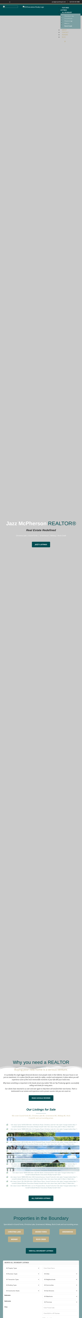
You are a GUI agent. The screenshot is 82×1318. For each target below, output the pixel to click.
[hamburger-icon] (78, 7)
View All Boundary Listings (41, 1251)
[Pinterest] (10, 1)
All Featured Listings (41, 1198)
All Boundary (67, 12)
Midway (14, 1239)
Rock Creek (68, 26)
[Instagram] (17, 1)
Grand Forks (41, 1232)
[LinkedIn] (14, 1)
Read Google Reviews (41, 1098)
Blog (64, 37)
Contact (65, 32)
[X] (7, 1)
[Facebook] (4, 1)
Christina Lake (69, 16)
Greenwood (68, 21)
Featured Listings (64, 9)
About (64, 30)
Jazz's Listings (41, 544)
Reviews (65, 35)
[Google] (21, 1)
